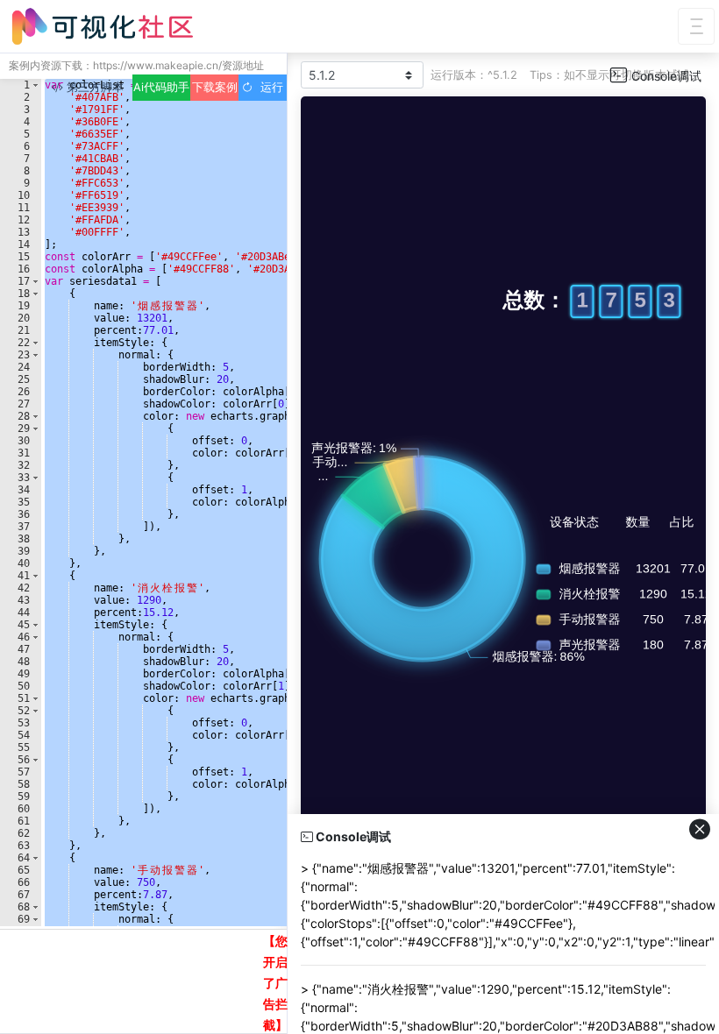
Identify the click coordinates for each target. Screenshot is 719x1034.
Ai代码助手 (161, 87)
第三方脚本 (93, 87)
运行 (268, 87)
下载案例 (215, 87)
